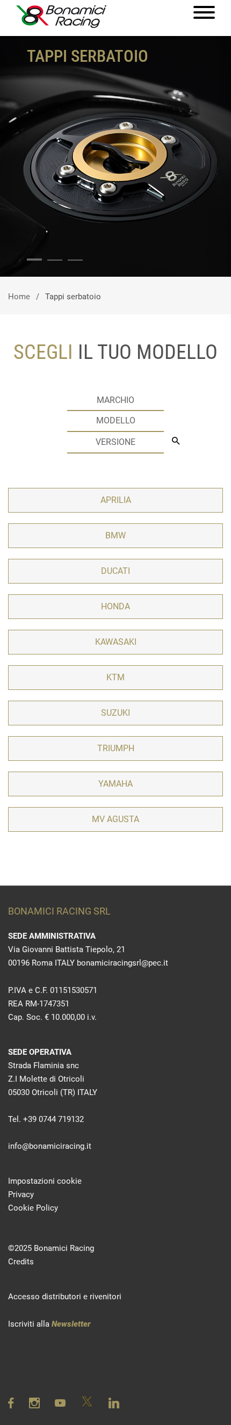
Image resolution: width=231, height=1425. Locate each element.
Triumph (115, 748)
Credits (21, 1261)
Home (19, 296)
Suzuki (115, 713)
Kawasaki (115, 642)
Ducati (115, 571)
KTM (115, 677)
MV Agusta (115, 819)
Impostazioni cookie (45, 1181)
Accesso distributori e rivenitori (64, 1296)
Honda (115, 606)
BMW (115, 535)
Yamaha (115, 784)
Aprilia (115, 500)
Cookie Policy (33, 1208)
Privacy (21, 1194)
